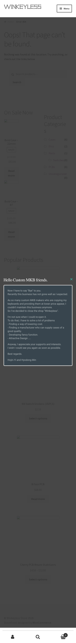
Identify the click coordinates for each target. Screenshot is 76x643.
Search (38, 637)
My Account (12, 637)
